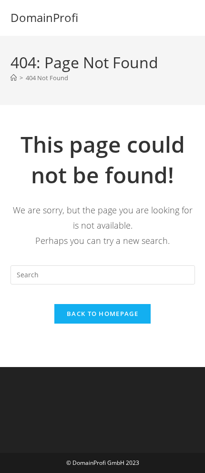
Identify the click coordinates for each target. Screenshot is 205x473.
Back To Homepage (102, 313)
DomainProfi (44, 17)
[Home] (13, 78)
